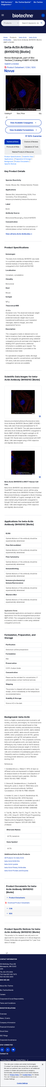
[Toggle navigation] (2, 15)
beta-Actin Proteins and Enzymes (16, 871)
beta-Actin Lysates (11, 864)
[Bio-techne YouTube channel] (13, 1050)
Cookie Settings (22, 1083)
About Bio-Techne (6, 986)
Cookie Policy (21, 1060)
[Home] (23, 15)
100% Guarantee (35, 136)
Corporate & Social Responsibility (12, 999)
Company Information (7, 1022)
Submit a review (11, 64)
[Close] (42, 1064)
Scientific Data (28, 156)
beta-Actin (23, 37)
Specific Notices (10, 164)
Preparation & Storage (23, 159)
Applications (8, 159)
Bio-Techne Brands (6, 990)
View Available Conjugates (21, 123)
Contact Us (4, 1054)
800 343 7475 (12, 974)
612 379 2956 (8, 972)
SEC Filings (4, 1035)
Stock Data (4, 1031)
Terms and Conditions (8, 1003)
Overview (3, 1014)
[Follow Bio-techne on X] (8, 1050)
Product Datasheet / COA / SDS (21, 67)
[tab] (12, 141)
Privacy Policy (6, 1060)
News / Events (5, 1018)
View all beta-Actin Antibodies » (19, 234)
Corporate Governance (8, 1040)
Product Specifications (12, 156)
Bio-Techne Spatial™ (23, 2)
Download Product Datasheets (19, 903)
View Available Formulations (22, 130)
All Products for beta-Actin (14, 858)
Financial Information (7, 1027)
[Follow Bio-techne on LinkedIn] (2, 1050)
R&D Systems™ (7, 2)
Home (5, 37)
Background (8, 161)
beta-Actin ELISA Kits (12, 861)
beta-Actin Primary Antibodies (15, 867)
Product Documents (22, 161)
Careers (2, 994)
